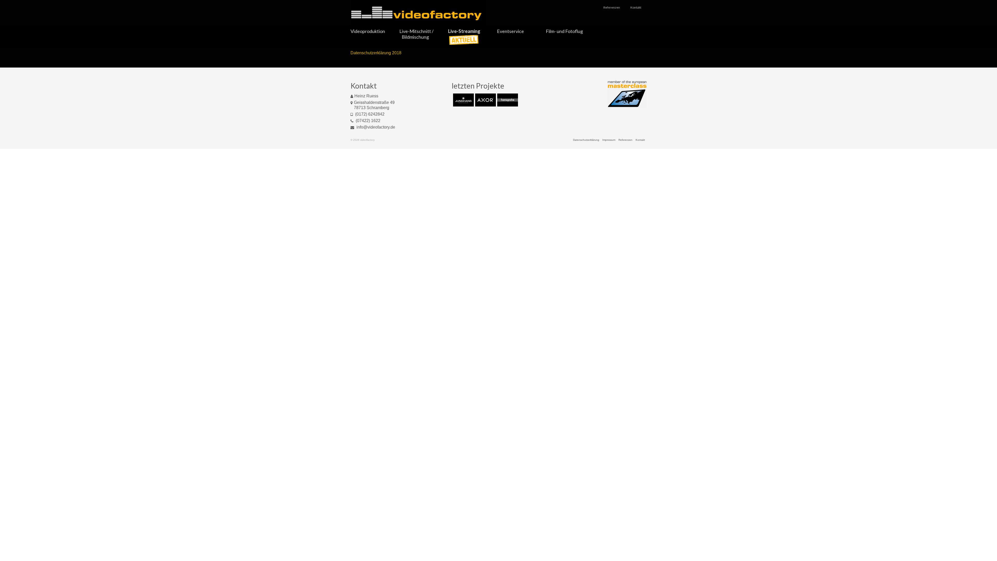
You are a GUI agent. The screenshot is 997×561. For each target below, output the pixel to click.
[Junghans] (463, 100)
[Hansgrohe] (507, 100)
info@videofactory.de (375, 127)
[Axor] (485, 100)
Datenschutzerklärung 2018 (376, 53)
